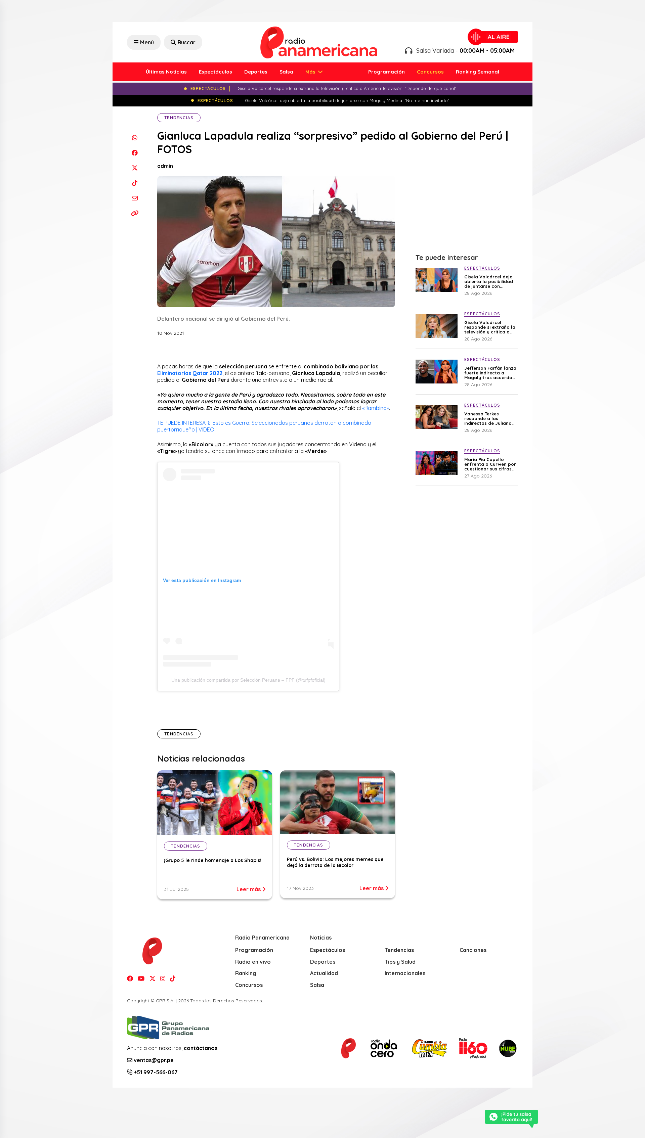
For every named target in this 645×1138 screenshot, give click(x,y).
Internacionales (405, 973)
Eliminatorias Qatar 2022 (189, 373)
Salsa (286, 72)
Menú (147, 42)
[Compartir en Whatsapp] (134, 137)
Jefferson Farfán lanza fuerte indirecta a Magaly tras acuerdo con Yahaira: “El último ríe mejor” (490, 373)
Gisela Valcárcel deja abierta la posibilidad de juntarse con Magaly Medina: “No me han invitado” (488, 281)
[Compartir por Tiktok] (134, 182)
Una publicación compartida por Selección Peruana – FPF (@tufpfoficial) (248, 680)
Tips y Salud (400, 961)
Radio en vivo (253, 961)
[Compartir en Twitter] (134, 167)
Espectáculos (215, 72)
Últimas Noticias (166, 72)
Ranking (245, 973)
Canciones (473, 950)
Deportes (255, 72)
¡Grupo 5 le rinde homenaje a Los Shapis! (212, 860)
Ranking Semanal (477, 72)
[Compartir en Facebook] (134, 152)
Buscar (187, 42)
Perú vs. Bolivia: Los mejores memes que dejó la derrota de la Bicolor (335, 862)
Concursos (430, 72)
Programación (386, 72)
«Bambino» (375, 408)
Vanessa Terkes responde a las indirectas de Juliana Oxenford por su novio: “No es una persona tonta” (489, 418)
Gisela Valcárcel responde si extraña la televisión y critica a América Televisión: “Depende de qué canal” (489, 327)
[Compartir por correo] (134, 198)
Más (311, 72)
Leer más (249, 889)
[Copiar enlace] (134, 213)
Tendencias (179, 117)
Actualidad (324, 973)
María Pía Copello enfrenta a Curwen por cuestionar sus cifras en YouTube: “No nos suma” (490, 464)
